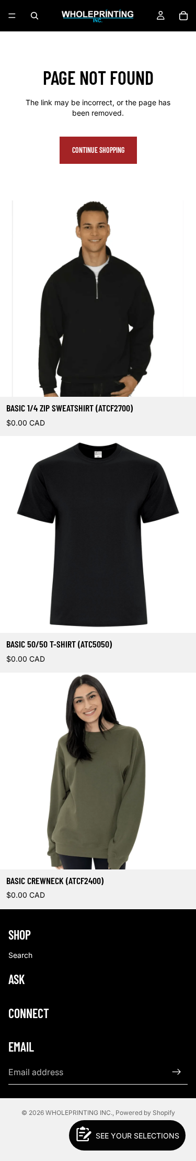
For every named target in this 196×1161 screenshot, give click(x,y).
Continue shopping (98, 150)
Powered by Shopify (145, 1113)
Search (20, 955)
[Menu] (12, 16)
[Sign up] (177, 1072)
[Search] (34, 15)
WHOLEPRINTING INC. (78, 1113)
